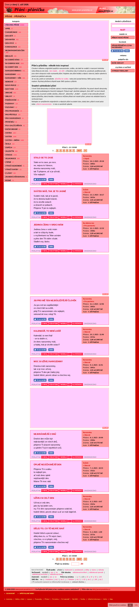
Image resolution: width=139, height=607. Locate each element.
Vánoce (11, 155)
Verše (105, 599)
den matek (53, 71)
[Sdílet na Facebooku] (51, 179)
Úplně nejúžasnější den (47, 464)
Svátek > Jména (14, 140)
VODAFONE (53, 184)
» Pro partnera (88, 301)
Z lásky (10, 173)
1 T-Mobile (70, 579)
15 (87, 577)
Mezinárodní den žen (14, 51)
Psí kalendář (65, 599)
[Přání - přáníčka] (69, 13)
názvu (93, 570)
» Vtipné (86, 159)
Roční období (12, 129)
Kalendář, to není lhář (47, 331)
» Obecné (86, 192)
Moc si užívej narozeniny (48, 361)
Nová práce (12, 85)
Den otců (11, 43)
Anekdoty (9, 599)
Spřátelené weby (27, 593)
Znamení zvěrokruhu (16, 177)
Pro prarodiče (13, 111)
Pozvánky (11, 107)
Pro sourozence (14, 118)
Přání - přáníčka (15, 16)
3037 (79, 151)
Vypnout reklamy (120, 71)
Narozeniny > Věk (15, 78)
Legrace (29, 599)
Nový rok (11, 89)
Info (136, 605)
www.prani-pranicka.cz (24, 589)
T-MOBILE (63, 184)
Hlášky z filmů (19, 599)
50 (96, 577)
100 (100, 577)
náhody (101, 570)
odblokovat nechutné (40, 574)
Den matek (11, 40)
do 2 (57, 579)
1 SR (95, 579)
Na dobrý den (13, 67)
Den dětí (10, 36)
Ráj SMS (75, 599)
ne (57, 572)
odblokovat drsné (56, 574)
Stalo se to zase (43, 157)
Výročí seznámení (14, 166)
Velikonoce (12, 158)
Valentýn (11, 151)
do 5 (62, 579)
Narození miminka (15, 71)
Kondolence (12, 47)
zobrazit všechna (78, 582)
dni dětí (61, 71)
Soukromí (10, 593)
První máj (11, 122)
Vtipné (9, 162)
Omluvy (10, 96)
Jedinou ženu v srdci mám (48, 225)
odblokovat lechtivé (80, 572)
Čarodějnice (13, 32)
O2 (70, 184)
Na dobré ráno (14, 60)
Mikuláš (10, 56)
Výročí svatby (13, 169)
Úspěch (10, 147)
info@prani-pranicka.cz (101, 589)
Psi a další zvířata (15, 126)
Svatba (10, 133)
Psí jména (55, 599)
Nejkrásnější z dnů (45, 434)
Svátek (10, 137)
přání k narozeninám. (44, 104)
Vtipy (111, 599)
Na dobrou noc (14, 63)
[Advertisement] (70, 40)
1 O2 (84, 579)
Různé (9, 180)
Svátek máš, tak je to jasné (50, 191)
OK (130, 605)
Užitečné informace (94, 599)
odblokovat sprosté (96, 572)
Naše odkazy (118, 63)
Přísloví (47, 599)
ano (52, 572)
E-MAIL (44, 184)
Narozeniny (12, 74)
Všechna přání (14, 25)
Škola (9, 144)
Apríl (9, 29)
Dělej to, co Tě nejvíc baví (49, 528)
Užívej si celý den (44, 498)
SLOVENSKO (77, 184)
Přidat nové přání (120, 38)
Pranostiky (38, 599)
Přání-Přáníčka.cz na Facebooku (122, 46)
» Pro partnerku (89, 226)
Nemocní (11, 82)
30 (91, 577)
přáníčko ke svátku (62, 79)
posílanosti (79, 570)
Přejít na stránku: (62, 564)
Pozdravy (11, 104)
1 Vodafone (49, 579)
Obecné (10, 93)
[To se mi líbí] (41, 179)
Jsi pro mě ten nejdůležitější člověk (55, 300)
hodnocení (69, 570)
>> (85, 151)
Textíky (82, 599)
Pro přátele (12, 115)
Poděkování (12, 100)
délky (87, 570)
